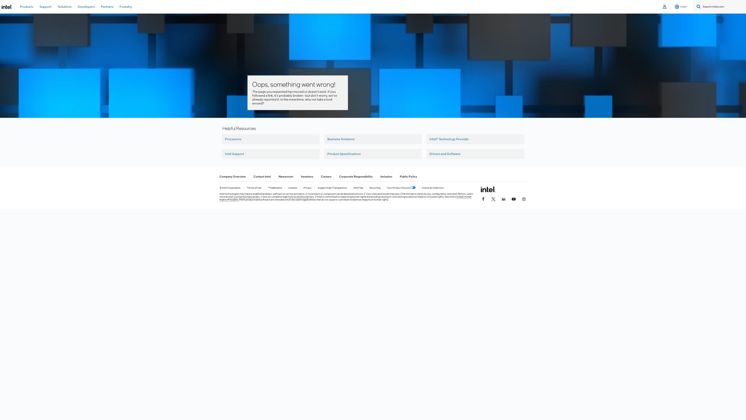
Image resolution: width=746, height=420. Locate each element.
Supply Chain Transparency (332, 187)
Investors (307, 176)
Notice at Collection (433, 187)
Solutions (64, 7)
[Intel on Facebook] (483, 198)
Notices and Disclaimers (301, 196)
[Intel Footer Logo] (488, 189)
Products (26, 7)
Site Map (358, 187)
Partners (107, 7)
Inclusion (386, 176)
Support (45, 7)
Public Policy (408, 176)
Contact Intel (262, 176)
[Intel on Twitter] (493, 198)
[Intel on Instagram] (523, 198)
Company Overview (233, 176)
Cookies (292, 187)
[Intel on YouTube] (513, 198)
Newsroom (286, 176)
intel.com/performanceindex (244, 196)
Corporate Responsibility (356, 176)
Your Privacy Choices (398, 187)
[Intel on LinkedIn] (503, 198)
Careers (326, 176)
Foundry (125, 7)
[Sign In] (665, 7)
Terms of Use (254, 187)
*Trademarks (275, 187)
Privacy (307, 187)
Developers (86, 7)
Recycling (375, 187)
